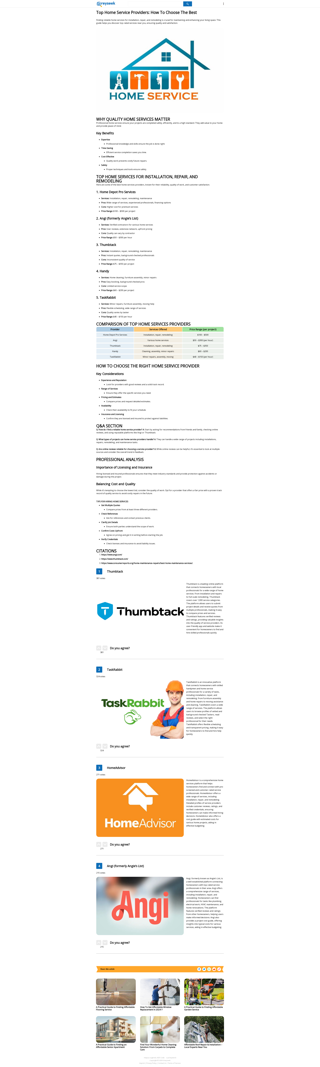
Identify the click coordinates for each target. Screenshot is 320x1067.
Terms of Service (174, 1063)
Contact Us (162, 1063)
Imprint (142, 1063)
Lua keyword (171, 1057)
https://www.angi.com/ (111, 554)
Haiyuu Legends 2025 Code (154, 1057)
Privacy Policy (151, 1063)
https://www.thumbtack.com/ (114, 559)
